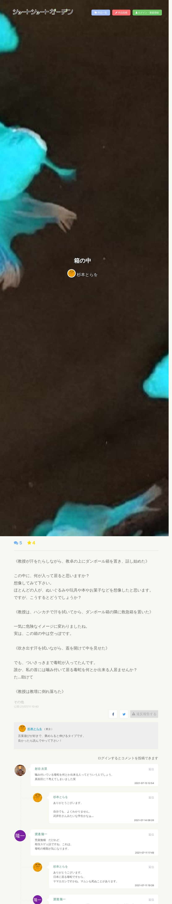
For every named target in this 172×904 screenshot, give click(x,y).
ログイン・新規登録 (148, 12)
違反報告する (145, 714)
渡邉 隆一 (41, 834)
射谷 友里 (41, 768)
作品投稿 (122, 12)
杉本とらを (87, 274)
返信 (151, 769)
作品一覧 (102, 12)
